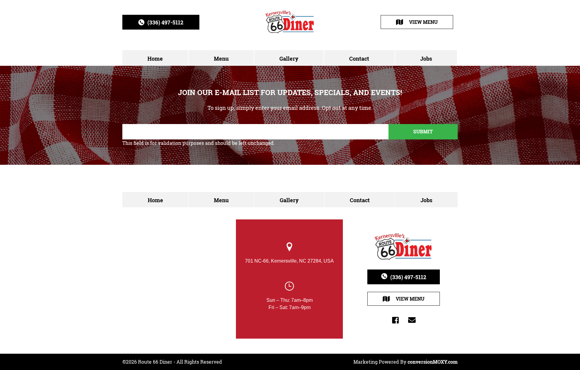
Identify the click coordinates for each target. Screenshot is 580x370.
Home (155, 58)
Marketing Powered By (405, 362)
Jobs (426, 58)
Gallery (288, 58)
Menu (221, 58)
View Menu (423, 22)
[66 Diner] (290, 22)
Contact (359, 58)
